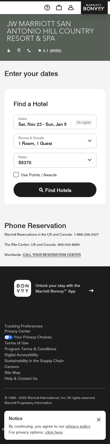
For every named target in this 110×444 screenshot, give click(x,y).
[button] (89, 141)
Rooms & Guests (31, 138)
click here (54, 432)
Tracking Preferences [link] (24, 326)
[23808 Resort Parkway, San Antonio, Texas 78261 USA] (18, 50)
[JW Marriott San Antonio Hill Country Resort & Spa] (9, 50)
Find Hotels (58, 190)
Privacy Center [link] (18, 331)
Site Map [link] (12, 372)
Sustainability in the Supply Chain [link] (34, 360)
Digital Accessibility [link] (21, 354)
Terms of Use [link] (16, 343)
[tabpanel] (55, 156)
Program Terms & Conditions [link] (30, 349)
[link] (28, 337)
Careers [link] (12, 366)
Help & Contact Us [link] (21, 378)
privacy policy (78, 426)
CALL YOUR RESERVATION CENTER (52, 255)
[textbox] (55, 122)
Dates (22, 119)
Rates (22, 157)
